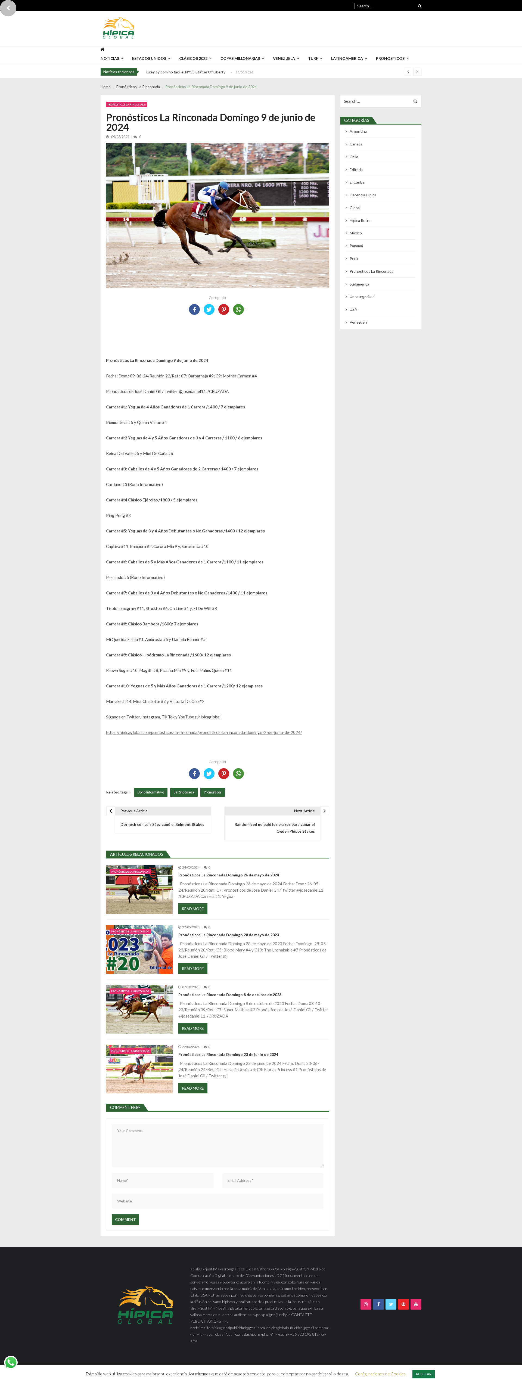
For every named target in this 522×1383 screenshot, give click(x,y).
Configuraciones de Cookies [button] (380, 1373)
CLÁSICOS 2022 (193, 58)
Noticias (110, 58)
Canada (356, 144)
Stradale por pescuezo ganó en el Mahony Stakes (187, 75)
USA (353, 309)
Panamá (356, 245)
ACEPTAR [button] (423, 1374)
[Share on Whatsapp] (238, 309)
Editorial (356, 169)
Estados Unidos (149, 58)
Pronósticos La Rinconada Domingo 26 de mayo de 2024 (228, 875)
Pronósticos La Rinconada (126, 104)
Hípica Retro (360, 220)
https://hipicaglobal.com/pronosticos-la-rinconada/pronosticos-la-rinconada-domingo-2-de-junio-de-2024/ (204, 732)
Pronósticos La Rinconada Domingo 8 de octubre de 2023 (229, 994)
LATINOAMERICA (347, 58)
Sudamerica (359, 284)
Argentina (358, 131)
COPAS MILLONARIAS (240, 58)
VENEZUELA (284, 58)
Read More (193, 908)
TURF (313, 58)
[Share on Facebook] (194, 309)
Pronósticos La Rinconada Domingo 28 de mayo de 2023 (228, 934)
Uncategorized (362, 296)
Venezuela (358, 322)
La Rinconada (184, 792)
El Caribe (357, 182)
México (356, 233)
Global (355, 207)
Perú (354, 258)
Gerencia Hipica (363, 195)
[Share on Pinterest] (223, 309)
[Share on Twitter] (209, 309)
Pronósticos (390, 58)
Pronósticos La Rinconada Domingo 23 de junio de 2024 (228, 1054)
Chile (354, 156)
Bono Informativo (151, 792)
